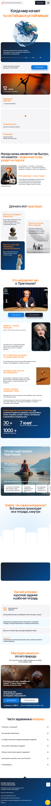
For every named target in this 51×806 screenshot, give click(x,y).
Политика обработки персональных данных (10, 798)
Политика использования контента (8, 795)
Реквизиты (3, 802)
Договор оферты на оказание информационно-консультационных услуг (16, 800)
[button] (48, 3)
